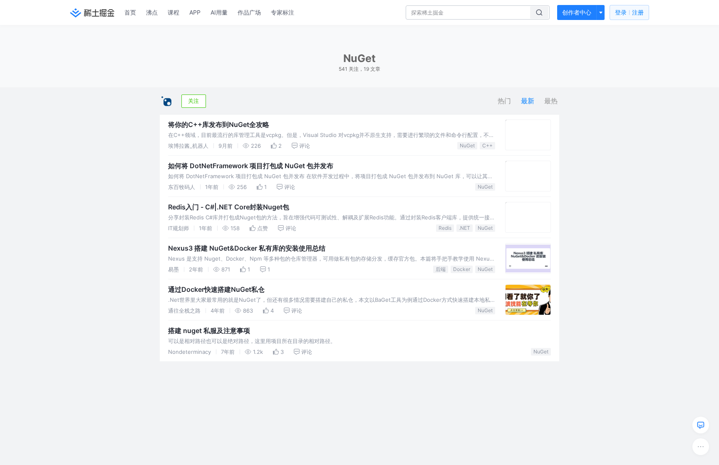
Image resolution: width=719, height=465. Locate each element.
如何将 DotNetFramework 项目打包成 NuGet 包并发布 (250, 166)
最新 (527, 101)
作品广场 (249, 12)
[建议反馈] (700, 425)
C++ (487, 145)
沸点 (152, 12)
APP (195, 12)
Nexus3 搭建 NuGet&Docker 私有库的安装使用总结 (246, 248)
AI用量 (219, 12)
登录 (629, 12)
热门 (504, 101)
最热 (551, 101)
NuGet (467, 145)
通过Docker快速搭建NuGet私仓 (216, 289)
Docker (461, 269)
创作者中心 (576, 12)
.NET (464, 228)
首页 (130, 12)
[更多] (700, 446)
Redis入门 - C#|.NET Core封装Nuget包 (228, 207)
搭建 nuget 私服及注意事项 (209, 330)
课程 (173, 12)
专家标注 (282, 12)
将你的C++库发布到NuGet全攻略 (218, 124)
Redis (445, 228)
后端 (441, 269)
